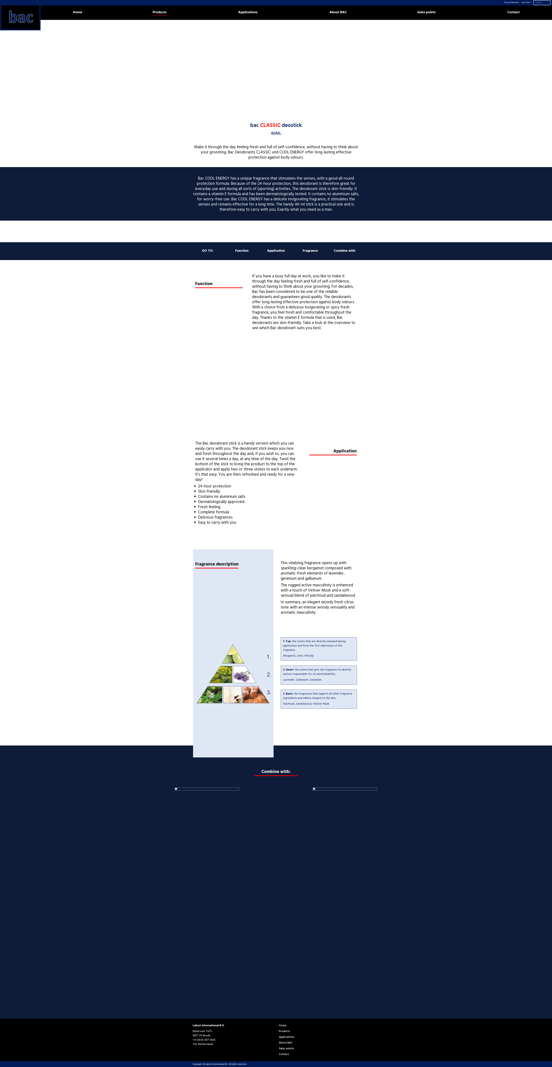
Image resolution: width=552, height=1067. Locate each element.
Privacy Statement (511, 2)
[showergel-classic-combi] (345, 895)
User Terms (526, 2)
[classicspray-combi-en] (207, 895)
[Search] (548, 2)
